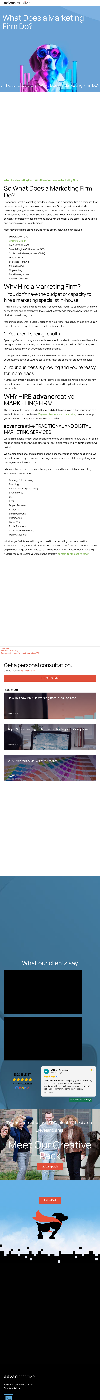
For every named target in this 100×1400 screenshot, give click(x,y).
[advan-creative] (19, 1375)
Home (2, 86)
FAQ (37, 653)
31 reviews (27, 1083)
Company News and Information (22, 86)
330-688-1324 (28, 670)
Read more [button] (48, 1092)
